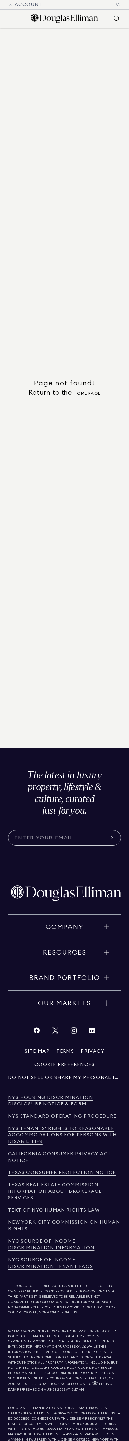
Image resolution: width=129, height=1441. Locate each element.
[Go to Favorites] (118, 4)
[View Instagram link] (74, 1032)
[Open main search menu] (117, 18)
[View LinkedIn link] (92, 1032)
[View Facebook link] (37, 1032)
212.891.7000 (94, 1331)
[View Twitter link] (55, 1032)
